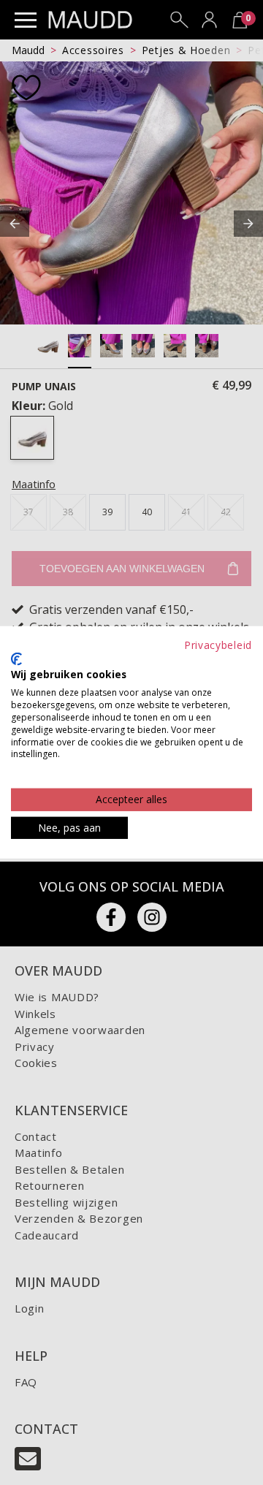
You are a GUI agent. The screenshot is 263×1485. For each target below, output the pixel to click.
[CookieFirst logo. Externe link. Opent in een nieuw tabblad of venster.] (16, 659)
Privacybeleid (218, 645)
